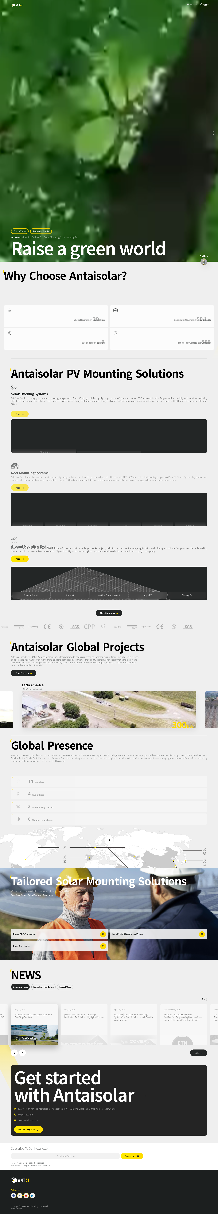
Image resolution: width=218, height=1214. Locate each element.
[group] (34, 1024)
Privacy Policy (16, 1208)
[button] (14, 1052)
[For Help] (204, 261)
